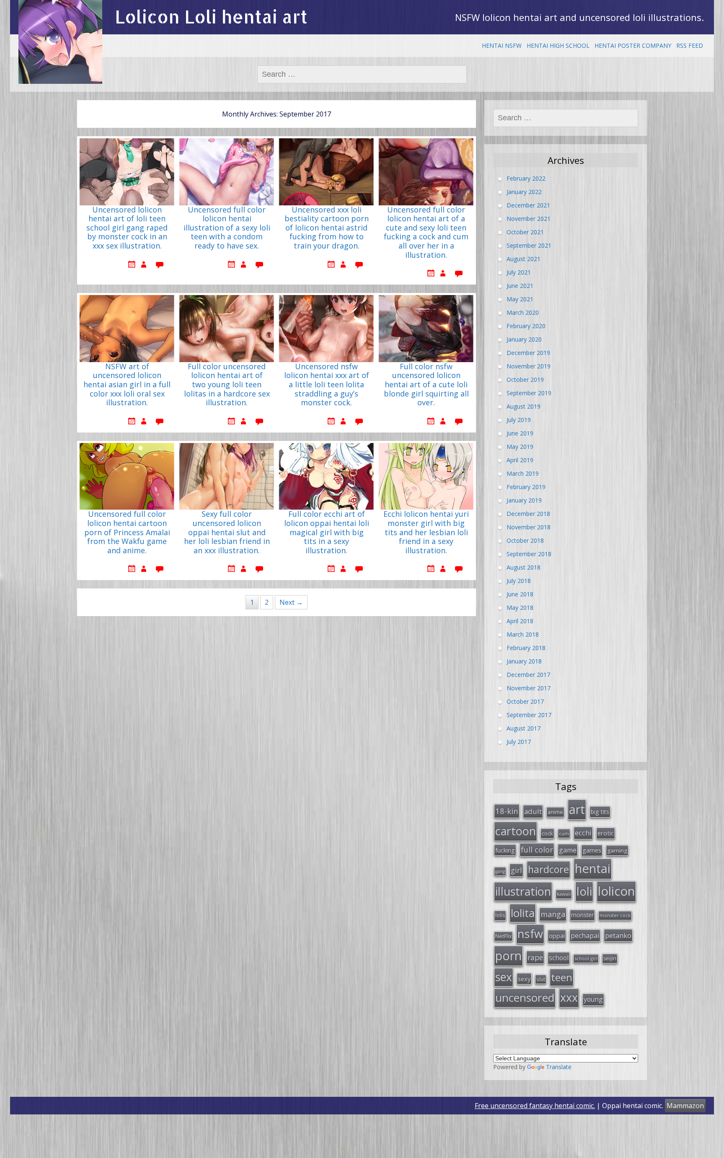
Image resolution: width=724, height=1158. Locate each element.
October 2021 (525, 232)
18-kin (506, 811)
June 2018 (520, 594)
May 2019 (520, 447)
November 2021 (529, 219)
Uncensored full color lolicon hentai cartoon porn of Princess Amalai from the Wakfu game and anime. (127, 532)
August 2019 (523, 406)
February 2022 (526, 178)
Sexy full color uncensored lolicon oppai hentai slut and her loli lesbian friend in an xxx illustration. (227, 532)
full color (537, 850)
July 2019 (519, 420)
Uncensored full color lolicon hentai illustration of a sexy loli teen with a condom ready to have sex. (227, 228)
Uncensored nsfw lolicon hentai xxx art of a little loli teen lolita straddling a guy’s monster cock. (326, 384)
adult (533, 811)
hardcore (548, 869)
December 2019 (528, 353)
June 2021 (520, 286)
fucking (505, 850)
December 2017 (528, 675)
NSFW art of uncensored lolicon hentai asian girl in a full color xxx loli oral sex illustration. (127, 384)
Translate (558, 1067)
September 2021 (529, 245)
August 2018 (523, 567)
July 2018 (519, 581)
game (568, 850)
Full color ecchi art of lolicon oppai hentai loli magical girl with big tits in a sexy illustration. (326, 532)
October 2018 (525, 540)
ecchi (583, 832)
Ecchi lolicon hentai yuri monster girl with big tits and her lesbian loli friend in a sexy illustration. (426, 532)
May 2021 (520, 299)
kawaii (564, 894)
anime (555, 812)
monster (582, 915)
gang (500, 871)
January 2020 (524, 339)
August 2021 (523, 259)
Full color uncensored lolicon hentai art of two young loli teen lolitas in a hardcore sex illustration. (227, 384)
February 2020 (526, 326)
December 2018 (528, 514)
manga (552, 914)
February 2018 (526, 648)
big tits (600, 812)
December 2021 (528, 205)
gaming (617, 850)
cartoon (515, 831)
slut (540, 979)
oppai (557, 935)
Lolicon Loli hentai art (211, 16)
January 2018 (524, 661)
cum (564, 833)
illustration (523, 891)
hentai (592, 868)
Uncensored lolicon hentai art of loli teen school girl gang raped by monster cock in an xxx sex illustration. (127, 228)
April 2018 (520, 621)
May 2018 (520, 607)
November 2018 (529, 527)
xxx (569, 997)
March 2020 (523, 312)
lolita (523, 912)
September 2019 (529, 393)
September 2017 (529, 715)
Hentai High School (558, 45)
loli (584, 891)
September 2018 (529, 554)
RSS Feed (689, 45)
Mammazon (685, 1105)
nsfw (530, 933)
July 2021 (519, 272)
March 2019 (523, 473)
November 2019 (529, 366)
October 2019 (525, 379)
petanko (618, 935)
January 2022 (524, 192)
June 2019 (520, 433)
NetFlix (503, 936)
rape (535, 957)
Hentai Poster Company (633, 45)
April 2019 (520, 460)
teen (561, 977)
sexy (524, 978)
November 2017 (529, 688)
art (577, 809)
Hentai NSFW (502, 45)
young (593, 999)
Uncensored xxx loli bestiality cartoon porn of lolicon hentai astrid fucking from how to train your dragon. (326, 228)
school (559, 957)
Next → (291, 602)
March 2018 (523, 634)
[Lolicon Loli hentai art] (60, 42)
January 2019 (524, 500)
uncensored (524, 997)
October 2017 (525, 701)
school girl (585, 958)
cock (547, 833)
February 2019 (526, 487)
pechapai (585, 935)
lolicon (616, 891)
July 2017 (519, 742)
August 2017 (523, 728)
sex (503, 976)
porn (508, 956)
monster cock (615, 915)
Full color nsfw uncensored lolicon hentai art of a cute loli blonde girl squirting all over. (426, 384)
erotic (605, 833)
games (591, 850)
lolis (500, 915)
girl (516, 870)
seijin (609, 958)
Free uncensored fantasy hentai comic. (535, 1105)
